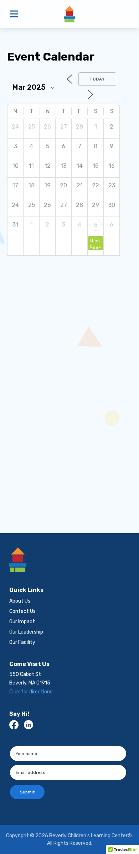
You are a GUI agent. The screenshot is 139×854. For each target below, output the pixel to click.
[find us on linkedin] (28, 724)
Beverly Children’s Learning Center (69, 14)
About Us (19, 601)
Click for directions (30, 692)
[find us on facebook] (14, 724)
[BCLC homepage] (68, 559)
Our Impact (22, 622)
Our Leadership (26, 632)
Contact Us (22, 611)
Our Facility (22, 642)
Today (97, 79)
